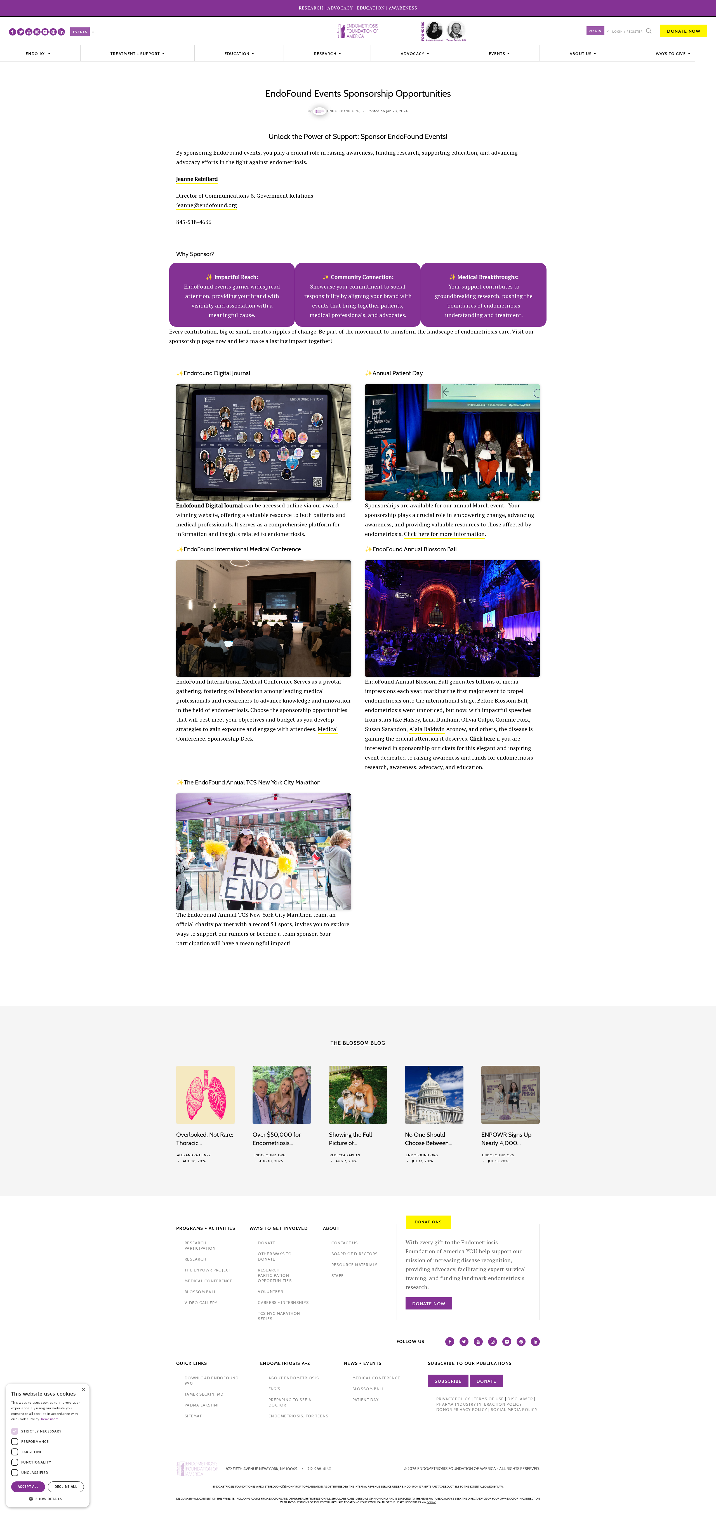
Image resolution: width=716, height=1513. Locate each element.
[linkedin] (61, 32)
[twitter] (20, 32)
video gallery (201, 1302)
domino (431, 1502)
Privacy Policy (453, 1398)
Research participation (200, 1245)
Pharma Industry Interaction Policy (479, 1404)
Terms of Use (489, 1398)
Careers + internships (283, 1302)
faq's (274, 1388)
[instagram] (37, 32)
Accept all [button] (28, 1486)
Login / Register (627, 32)
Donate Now (683, 31)
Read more (50, 1419)
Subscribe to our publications (470, 1363)
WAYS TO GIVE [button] (671, 53)
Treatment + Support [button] (135, 53)
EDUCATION (371, 8)
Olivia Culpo (477, 719)
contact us (344, 1242)
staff (337, 1275)
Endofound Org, (344, 111)
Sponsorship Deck (230, 738)
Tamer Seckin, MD (204, 1394)
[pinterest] (53, 32)
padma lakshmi (202, 1405)
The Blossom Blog (358, 1043)
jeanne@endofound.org (206, 205)
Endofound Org (269, 1155)
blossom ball (200, 1291)
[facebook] (12, 32)
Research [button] (326, 53)
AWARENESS (403, 8)
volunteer (270, 1291)
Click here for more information (444, 534)
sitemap (193, 1416)
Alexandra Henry (194, 1155)
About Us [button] (581, 53)
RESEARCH (311, 8)
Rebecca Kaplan (345, 1155)
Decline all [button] (66, 1486)
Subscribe (448, 1381)
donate (266, 1242)
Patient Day (365, 1399)
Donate (486, 1381)
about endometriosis (293, 1377)
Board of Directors (354, 1253)
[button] (47, 1499)
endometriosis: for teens (298, 1416)
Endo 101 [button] (36, 53)
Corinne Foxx (512, 719)
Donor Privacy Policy (461, 1409)
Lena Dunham (440, 719)
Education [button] (238, 53)
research (195, 1259)
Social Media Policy (514, 1409)
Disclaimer (520, 1398)
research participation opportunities (274, 1275)
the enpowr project (208, 1270)
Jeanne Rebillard (197, 179)
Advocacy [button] (413, 53)
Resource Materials (354, 1264)
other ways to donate (274, 1256)
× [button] (83, 1389)
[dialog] (48, 1445)
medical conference (209, 1280)
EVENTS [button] (498, 53)
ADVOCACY (340, 8)
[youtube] (28, 32)
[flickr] (45, 32)
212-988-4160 (319, 1468)
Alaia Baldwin (427, 729)
